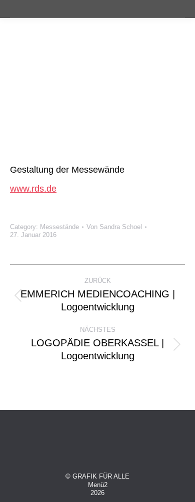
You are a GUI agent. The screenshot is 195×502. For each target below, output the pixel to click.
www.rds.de (33, 189)
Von (114, 227)
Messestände (59, 227)
